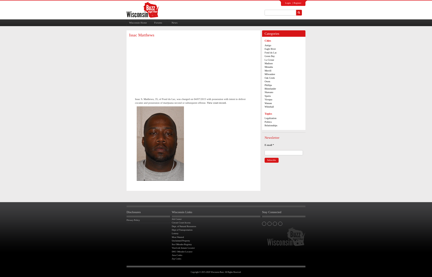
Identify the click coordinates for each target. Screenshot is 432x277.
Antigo (268, 45)
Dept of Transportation (182, 230)
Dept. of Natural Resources (184, 226)
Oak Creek (270, 78)
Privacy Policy (133, 220)
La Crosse (269, 60)
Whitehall (269, 107)
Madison (269, 63)
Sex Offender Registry (182, 244)
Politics (268, 122)
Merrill (268, 70)
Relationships (271, 125)
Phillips (268, 85)
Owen (267, 81)
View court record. (216, 102)
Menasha (269, 67)
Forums (158, 22)
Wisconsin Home (138, 22)
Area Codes (177, 255)
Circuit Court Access (181, 222)
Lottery (175, 233)
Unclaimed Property (181, 240)
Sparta (268, 96)
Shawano (269, 92)
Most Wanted (178, 237)
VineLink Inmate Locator (183, 248)
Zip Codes (176, 258)
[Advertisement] (193, 64)
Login (288, 3)
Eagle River (270, 49)
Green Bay (270, 56)
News (175, 22)
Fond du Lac (271, 52)
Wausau (268, 103)
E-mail (269, 145)
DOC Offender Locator (182, 251)
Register (297, 3)
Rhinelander (270, 89)
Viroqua (268, 99)
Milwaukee (270, 74)
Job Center (177, 219)
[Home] (143, 9)
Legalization (270, 118)
